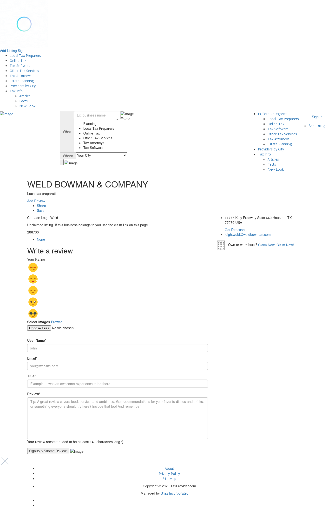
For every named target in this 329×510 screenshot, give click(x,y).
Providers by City (23, 86)
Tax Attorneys (21, 75)
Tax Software (20, 65)
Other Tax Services (24, 70)
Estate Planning (22, 80)
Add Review (36, 200)
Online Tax (18, 60)
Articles (25, 96)
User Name (36, 340)
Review (33, 393)
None (41, 239)
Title (31, 376)
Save (41, 210)
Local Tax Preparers (25, 55)
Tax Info (16, 91)
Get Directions (235, 229)
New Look (27, 106)
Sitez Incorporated (175, 493)
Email (32, 358)
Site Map (169, 478)
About (169, 468)
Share (41, 205)
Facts (23, 101)
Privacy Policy (169, 473)
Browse (56, 321)
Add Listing (8, 50)
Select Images (38, 321)
